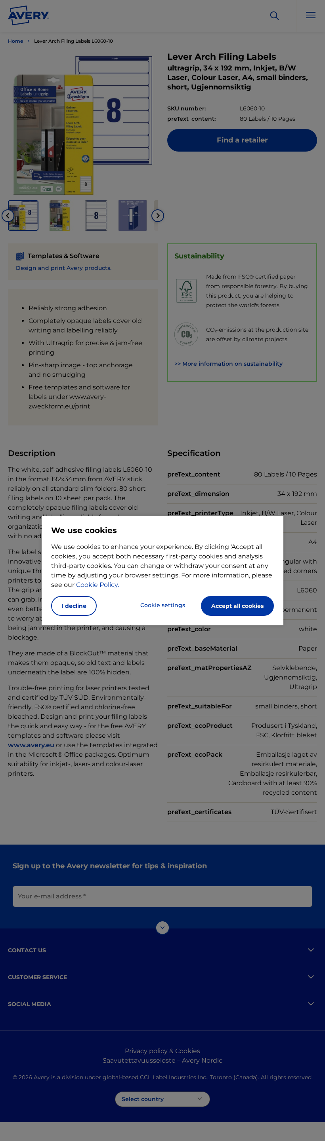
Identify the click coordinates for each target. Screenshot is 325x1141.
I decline (73, 605)
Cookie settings (162, 605)
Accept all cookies (237, 605)
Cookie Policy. (97, 585)
